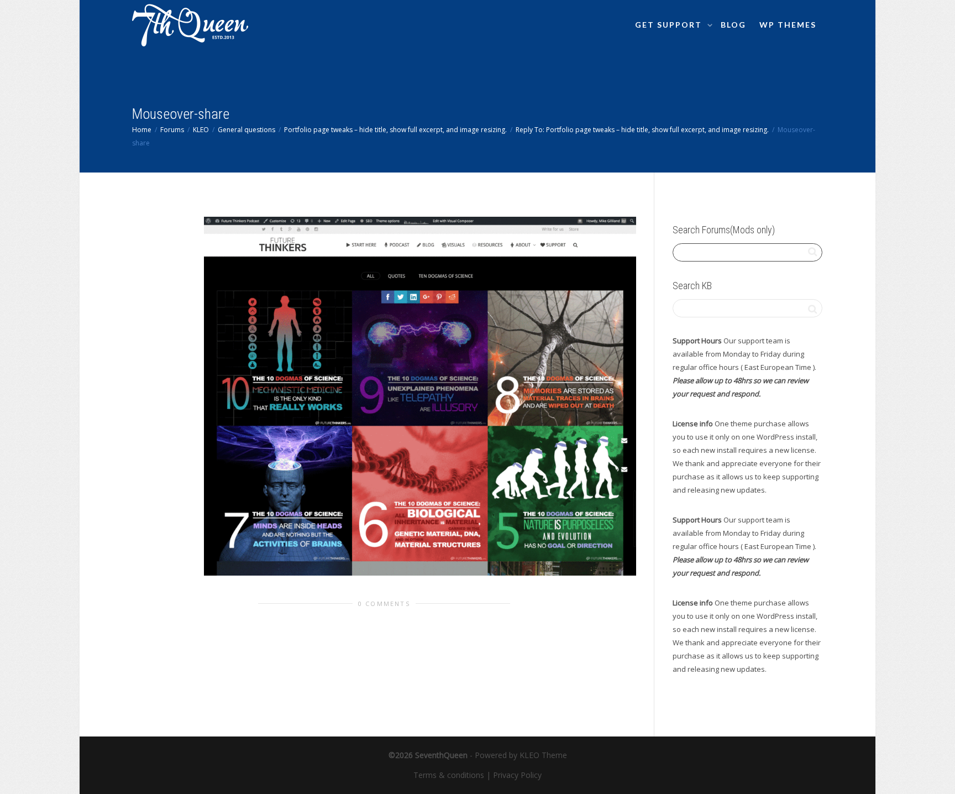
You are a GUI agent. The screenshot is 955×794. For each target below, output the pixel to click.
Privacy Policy (517, 775)
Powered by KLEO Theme (521, 755)
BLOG (733, 24)
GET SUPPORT (670, 24)
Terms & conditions (448, 775)
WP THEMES (787, 24)
